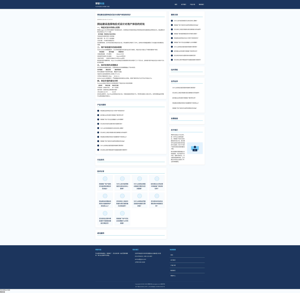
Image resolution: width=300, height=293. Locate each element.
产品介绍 (192, 4)
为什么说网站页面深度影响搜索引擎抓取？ (184, 88)
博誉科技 (2, 292)
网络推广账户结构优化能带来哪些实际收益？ (184, 108)
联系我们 (201, 4)
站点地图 (7, 290)
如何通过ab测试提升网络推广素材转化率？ (184, 98)
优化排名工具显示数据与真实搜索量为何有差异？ (186, 93)
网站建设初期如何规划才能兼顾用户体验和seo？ (185, 103)
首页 (176, 4)
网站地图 (2, 290)
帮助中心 (173, 276)
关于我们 (183, 4)
